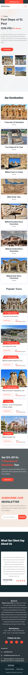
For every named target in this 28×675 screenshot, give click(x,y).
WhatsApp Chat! (14, 2)
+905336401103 (8, 652)
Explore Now (7, 479)
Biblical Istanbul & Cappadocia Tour (13, 390)
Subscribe (22, 517)
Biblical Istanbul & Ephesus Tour (12, 360)
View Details (7, 49)
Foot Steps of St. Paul (9, 346)
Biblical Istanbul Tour (8, 437)
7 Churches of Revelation (10, 316)
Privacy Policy (19, 669)
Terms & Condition (9, 669)
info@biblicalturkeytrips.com (12, 655)
